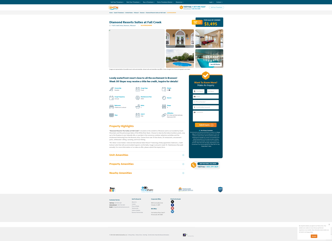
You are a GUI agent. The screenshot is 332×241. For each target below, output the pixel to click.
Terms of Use (139, 235)
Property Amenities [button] (121, 164)
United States (129, 12)
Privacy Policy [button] (309, 232)
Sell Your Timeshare (216, 7)
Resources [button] (179, 2)
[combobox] (195, 102)
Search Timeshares (119, 12)
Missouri (136, 12)
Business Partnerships (137, 212)
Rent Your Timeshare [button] (133, 2)
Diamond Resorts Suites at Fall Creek (156, 12)
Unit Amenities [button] (118, 155)
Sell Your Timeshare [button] (117, 2)
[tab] (147, 156)
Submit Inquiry (204, 125)
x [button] (329, 224)
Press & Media (135, 206)
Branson (142, 12)
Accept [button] (314, 236)
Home (111, 12)
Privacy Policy (204, 146)
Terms (210, 146)
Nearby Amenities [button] (120, 173)
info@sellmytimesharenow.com (121, 207)
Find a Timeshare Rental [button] (164, 2)
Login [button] (211, 2)
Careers (134, 204)
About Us (134, 202)
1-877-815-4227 (198, 7)
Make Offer (195, 22)
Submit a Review (136, 210)
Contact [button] (219, 2)
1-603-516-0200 (195, 9)
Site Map (145, 235)
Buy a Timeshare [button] (148, 2)
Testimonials (135, 208)
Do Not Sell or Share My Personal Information (159, 235)
